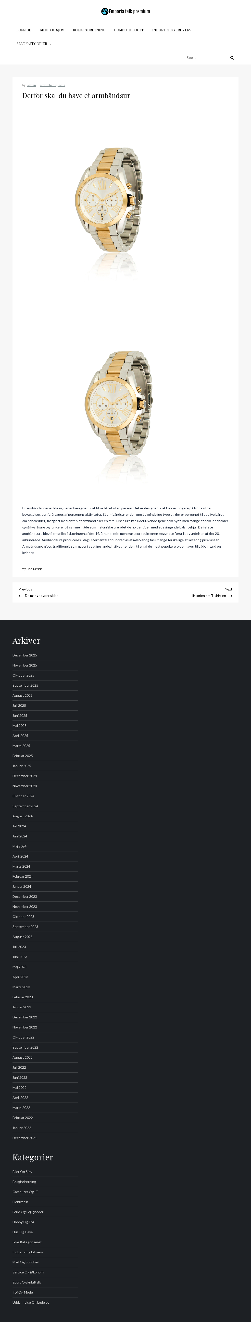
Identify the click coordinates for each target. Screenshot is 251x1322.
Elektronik (20, 1202)
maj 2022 (19, 1087)
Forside (23, 30)
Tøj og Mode (32, 569)
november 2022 (25, 1027)
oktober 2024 (23, 796)
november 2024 (25, 786)
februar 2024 (23, 876)
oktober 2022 (23, 1037)
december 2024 (25, 776)
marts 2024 (21, 866)
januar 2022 (22, 1128)
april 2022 (20, 1097)
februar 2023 (23, 997)
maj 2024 (19, 846)
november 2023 (25, 906)
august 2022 (23, 1057)
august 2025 (23, 695)
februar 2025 (23, 756)
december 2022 (25, 1017)
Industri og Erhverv (171, 30)
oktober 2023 (23, 916)
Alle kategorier (31, 43)
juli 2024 (19, 826)
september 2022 (25, 1047)
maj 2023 (19, 967)
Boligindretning (89, 30)
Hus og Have (23, 1232)
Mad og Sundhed (26, 1262)
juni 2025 (20, 715)
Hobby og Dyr (23, 1222)
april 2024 (20, 856)
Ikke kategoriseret (27, 1242)
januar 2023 (22, 1007)
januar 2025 (22, 766)
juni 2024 (20, 836)
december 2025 (25, 655)
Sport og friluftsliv (27, 1282)
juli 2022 (19, 1067)
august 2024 (23, 816)
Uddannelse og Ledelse (31, 1302)
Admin (31, 85)
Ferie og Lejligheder (28, 1212)
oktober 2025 (23, 675)
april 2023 (20, 977)
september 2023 (25, 926)
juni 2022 (20, 1077)
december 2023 (25, 896)
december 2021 (25, 1138)
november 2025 (25, 665)
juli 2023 (19, 947)
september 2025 (25, 685)
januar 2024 (22, 886)
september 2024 (25, 806)
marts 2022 (21, 1107)
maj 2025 (19, 725)
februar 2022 (23, 1118)
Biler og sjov (52, 30)
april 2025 (20, 735)
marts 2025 (21, 746)
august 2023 (23, 937)
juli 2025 (19, 705)
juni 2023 (20, 957)
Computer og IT (129, 30)
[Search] (232, 57)
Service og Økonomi (28, 1272)
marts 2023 (21, 987)
